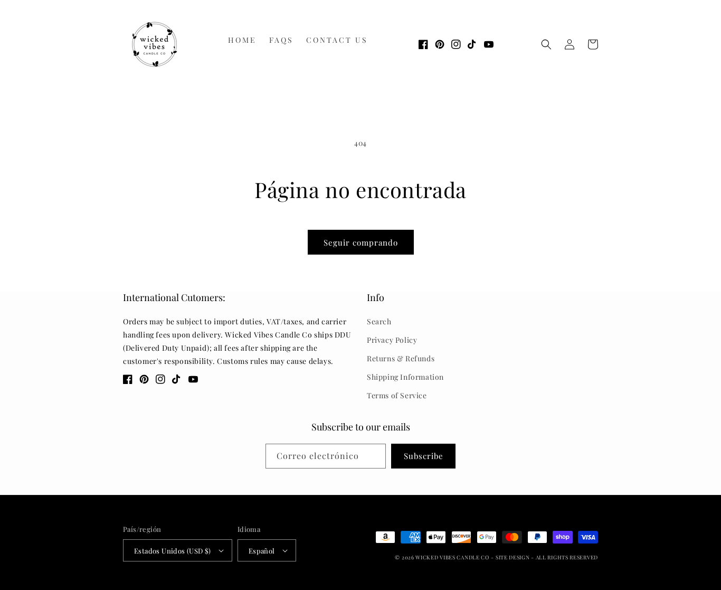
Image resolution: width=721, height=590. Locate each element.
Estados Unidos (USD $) (172, 550)
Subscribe (423, 456)
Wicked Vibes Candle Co (452, 557)
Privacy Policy (392, 340)
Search (379, 321)
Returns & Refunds (400, 358)
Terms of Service (397, 395)
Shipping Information (405, 377)
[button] (546, 44)
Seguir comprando (361, 242)
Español (262, 550)
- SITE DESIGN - (513, 557)
